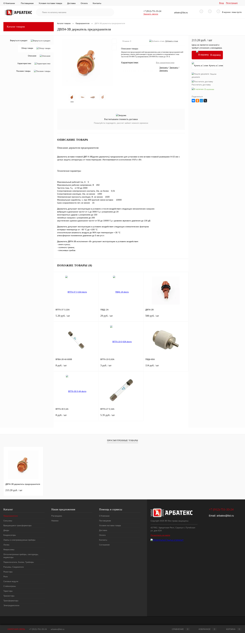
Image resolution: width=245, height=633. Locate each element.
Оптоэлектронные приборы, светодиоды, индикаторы (21, 555)
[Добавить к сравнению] (114, 47)
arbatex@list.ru (225, 515)
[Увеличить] (87, 62)
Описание (32, 56)
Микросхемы (8, 550)
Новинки (54, 521)
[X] (205, 100)
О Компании (9, 3)
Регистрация (232, 3)
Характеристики (24, 64)
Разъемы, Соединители (13, 567)
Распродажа (56, 516)
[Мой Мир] (201, 100)
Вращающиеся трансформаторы (17, 525)
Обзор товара (27, 48)
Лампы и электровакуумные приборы (19, 540)
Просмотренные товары (122, 440)
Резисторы (7, 572)
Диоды (6, 530)
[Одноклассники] (197, 100)
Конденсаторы (9, 535)
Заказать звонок (150, 14)
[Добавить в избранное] (114, 41)
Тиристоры (7, 591)
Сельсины (7, 521)
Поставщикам (27, 3)
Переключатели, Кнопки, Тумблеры (18, 562)
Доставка (71, 3)
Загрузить (163, 68)
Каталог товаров (16, 26)
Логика (6, 545)
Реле (5, 577)
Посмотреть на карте (160, 535)
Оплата (84, 3)
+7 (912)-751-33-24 (38, 629)
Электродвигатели (11, 605)
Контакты (97, 3)
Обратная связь (16, 629)
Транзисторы (8, 596)
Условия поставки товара (50, 3)
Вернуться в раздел (18, 40)
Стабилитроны (9, 586)
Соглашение (104, 545)
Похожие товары (23, 71)
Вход (221, 3)
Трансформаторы (10, 601)
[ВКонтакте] (193, 100)
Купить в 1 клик (216, 65)
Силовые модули (10, 581)
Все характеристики (165, 62)
